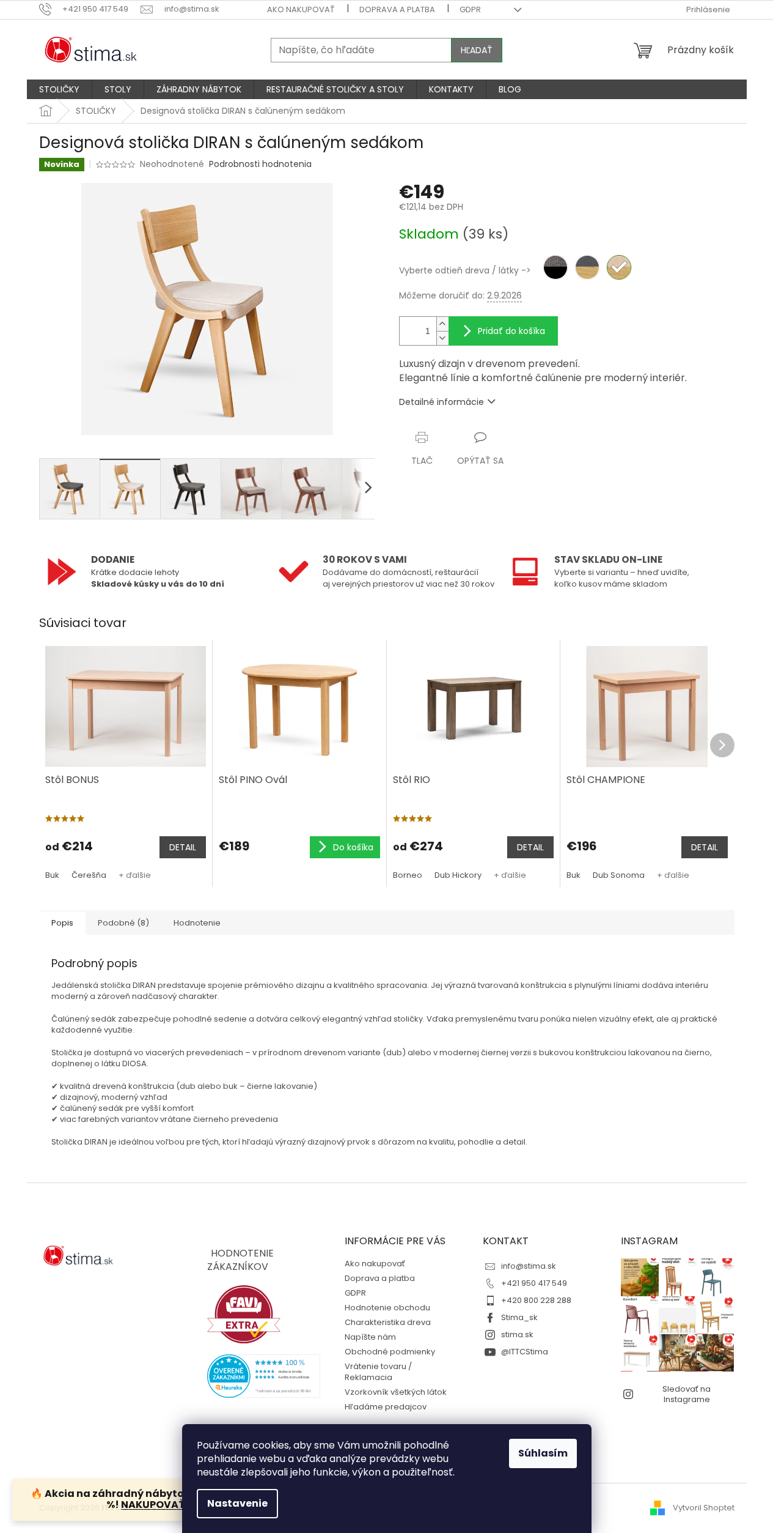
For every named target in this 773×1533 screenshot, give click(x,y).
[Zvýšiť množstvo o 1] (442, 324)
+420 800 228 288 (536, 1300)
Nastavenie (237, 1503)
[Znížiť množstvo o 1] (442, 338)
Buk (52, 875)
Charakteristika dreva (388, 1322)
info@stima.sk (528, 1266)
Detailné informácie (441, 402)
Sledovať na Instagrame (686, 1394)
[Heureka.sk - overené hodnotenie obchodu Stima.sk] (264, 1376)
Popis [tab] (62, 923)
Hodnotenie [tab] (197, 923)
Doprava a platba (397, 9)
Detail (182, 847)
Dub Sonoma (619, 875)
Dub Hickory (458, 875)
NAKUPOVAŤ (154, 1505)
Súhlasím (543, 1453)
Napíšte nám (370, 1337)
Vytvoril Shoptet (704, 1507)
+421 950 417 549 (534, 1283)
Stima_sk (519, 1317)
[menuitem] (59, 89)
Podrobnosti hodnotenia (260, 164)
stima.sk (517, 1334)
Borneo (407, 875)
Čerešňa (88, 875)
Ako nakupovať (301, 9)
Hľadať (477, 50)
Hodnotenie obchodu (387, 1307)
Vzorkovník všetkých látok (396, 1392)
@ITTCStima (524, 1351)
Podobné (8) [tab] (123, 923)
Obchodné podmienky (390, 1351)
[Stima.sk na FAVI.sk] (243, 1314)
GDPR (470, 9)
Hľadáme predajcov (386, 1406)
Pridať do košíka (511, 331)
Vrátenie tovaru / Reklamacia (378, 1371)
